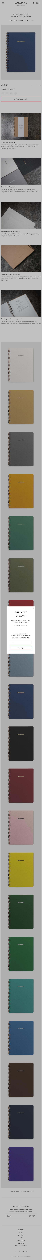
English (25, 625)
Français (17, 625)
